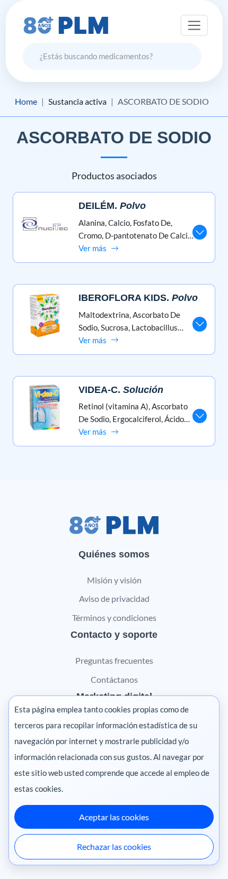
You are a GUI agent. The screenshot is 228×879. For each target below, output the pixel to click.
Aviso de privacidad (114, 598)
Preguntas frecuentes (114, 660)
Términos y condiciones (114, 617)
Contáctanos (114, 679)
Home (26, 101)
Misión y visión (114, 580)
